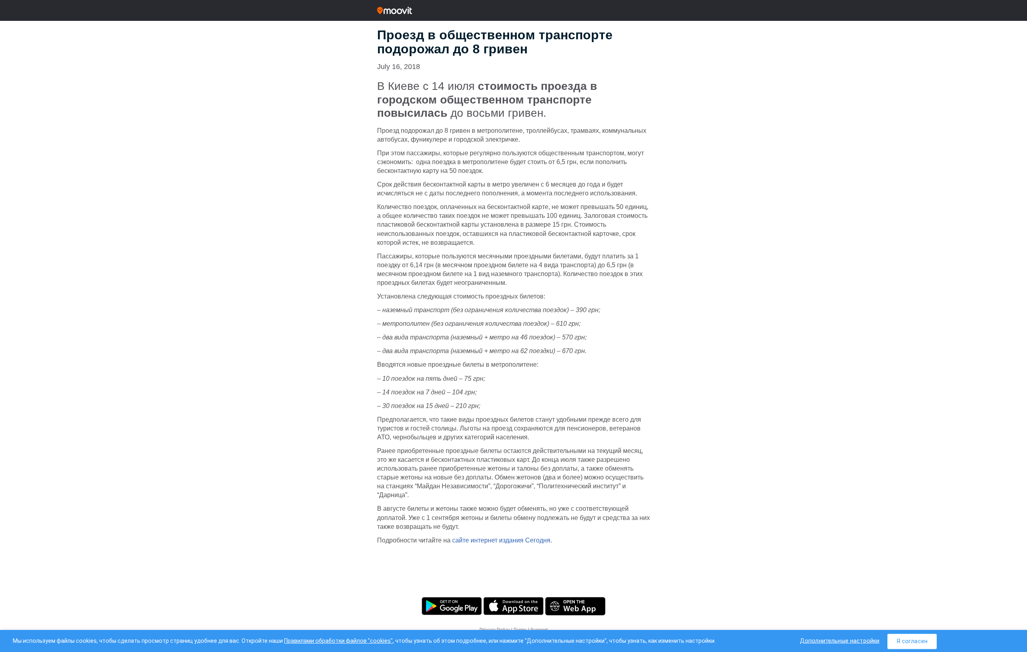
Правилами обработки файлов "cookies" (338, 641)
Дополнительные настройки (839, 640)
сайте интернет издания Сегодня (501, 540)
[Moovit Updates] (513, 10)
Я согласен (912, 641)
